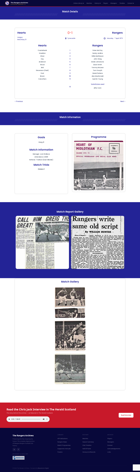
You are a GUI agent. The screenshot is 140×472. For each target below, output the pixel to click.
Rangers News (62, 442)
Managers (113, 3)
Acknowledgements (113, 449)
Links (109, 452)
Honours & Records (89, 452)
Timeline (122, 3)
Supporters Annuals (64, 449)
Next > (122, 101)
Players (105, 3)
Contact (129, 3)
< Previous (19, 101)
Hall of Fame (87, 449)
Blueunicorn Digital (43, 468)
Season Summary (88, 442)
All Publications (62, 438)
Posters (60, 452)
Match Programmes (64, 445)
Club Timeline (87, 445)
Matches (89, 3)
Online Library (77, 3)
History (97, 3)
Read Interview (126, 415)
